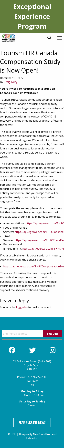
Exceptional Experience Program (32, 16)
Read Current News (32, 422)
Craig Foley (10, 82)
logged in (22, 307)
